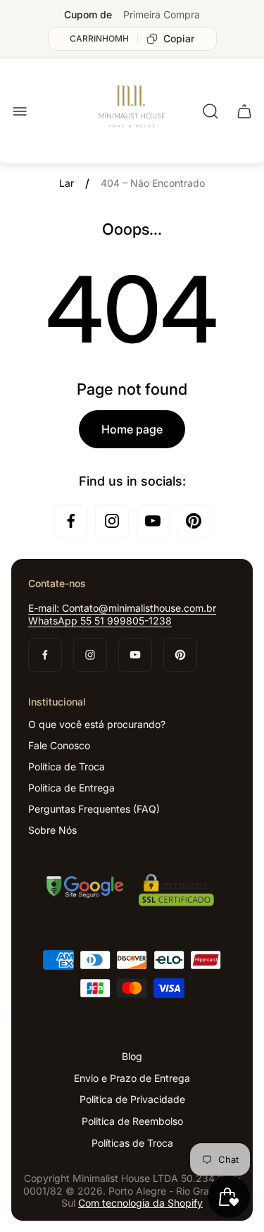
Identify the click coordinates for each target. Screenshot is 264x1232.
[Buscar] (210, 111)
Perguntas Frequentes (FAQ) (94, 809)
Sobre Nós (52, 830)
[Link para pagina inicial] (132, 892)
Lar (66, 183)
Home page (132, 429)
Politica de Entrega (71, 788)
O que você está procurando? (96, 724)
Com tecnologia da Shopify (140, 1203)
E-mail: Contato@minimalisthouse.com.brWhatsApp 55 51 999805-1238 (122, 614)
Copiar (178, 38)
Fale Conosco (59, 745)
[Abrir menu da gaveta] (20, 111)
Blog (132, 1056)
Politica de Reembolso (132, 1121)
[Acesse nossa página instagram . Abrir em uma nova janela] (112, 521)
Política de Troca (66, 766)
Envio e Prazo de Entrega (132, 1078)
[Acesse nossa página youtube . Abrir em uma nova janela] (153, 521)
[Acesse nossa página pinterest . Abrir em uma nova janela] (193, 521)
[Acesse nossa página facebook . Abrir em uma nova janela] (71, 521)
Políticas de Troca (132, 1143)
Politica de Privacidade (132, 1099)
